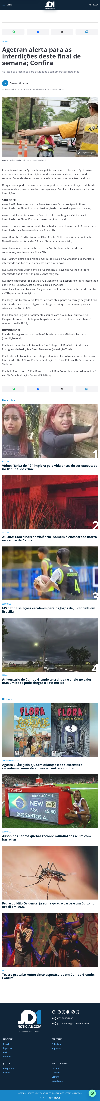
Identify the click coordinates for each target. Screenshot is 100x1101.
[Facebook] (54, 1012)
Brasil (6, 1044)
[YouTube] (68, 1012)
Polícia (6, 1052)
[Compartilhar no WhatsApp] (13, 32)
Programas (8, 1068)
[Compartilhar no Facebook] (38, 32)
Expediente (57, 1081)
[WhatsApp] (77, 1012)
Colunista (56, 1044)
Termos (55, 1068)
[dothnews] (54, 1098)
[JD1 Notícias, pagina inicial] (50, 5)
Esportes (7, 1048)
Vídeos (6, 1072)
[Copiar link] (87, 32)
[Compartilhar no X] (62, 32)
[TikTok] (73, 1012)
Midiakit (56, 1072)
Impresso (56, 1048)
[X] (63, 1012)
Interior (7, 1056)
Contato (56, 1076)
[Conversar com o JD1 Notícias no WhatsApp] (92, 1093)
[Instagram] (59, 1012)
